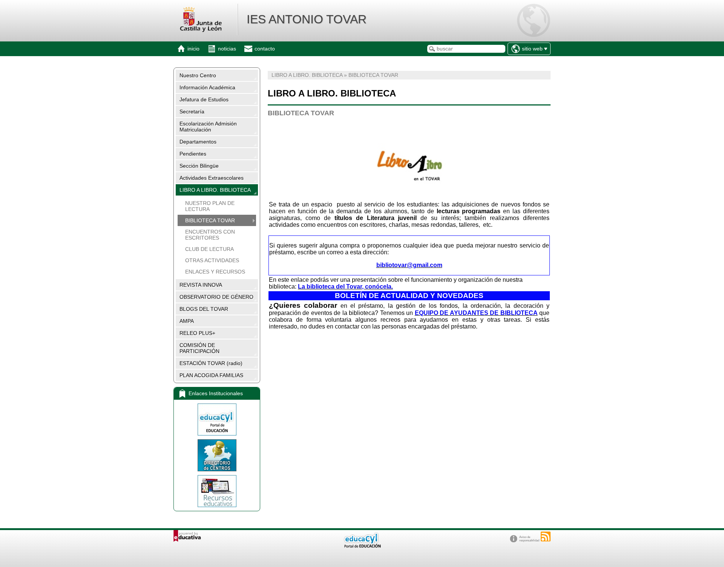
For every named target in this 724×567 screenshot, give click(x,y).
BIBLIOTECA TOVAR (210, 220)
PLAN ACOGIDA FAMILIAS (211, 375)
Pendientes (192, 154)
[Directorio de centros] (217, 455)
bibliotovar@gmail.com (409, 265)
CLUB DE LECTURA (209, 249)
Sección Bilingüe (199, 166)
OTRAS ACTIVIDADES (212, 260)
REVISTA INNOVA (200, 285)
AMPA (186, 321)
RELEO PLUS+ (197, 333)
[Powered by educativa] (187, 536)
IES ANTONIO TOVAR (307, 19)
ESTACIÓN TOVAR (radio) (210, 363)
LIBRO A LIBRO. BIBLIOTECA (215, 190)
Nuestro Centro (197, 75)
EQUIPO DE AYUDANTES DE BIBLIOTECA (476, 313)
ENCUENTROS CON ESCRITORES (210, 235)
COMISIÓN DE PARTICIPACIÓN (199, 348)
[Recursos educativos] (217, 491)
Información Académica (207, 87)
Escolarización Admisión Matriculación (208, 127)
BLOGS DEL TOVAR (203, 309)
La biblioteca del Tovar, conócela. (345, 286)
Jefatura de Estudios (204, 99)
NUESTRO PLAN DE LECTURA (210, 206)
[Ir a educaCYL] (362, 546)
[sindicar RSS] (546, 536)
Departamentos (197, 142)
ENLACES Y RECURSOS (215, 272)
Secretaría (191, 112)
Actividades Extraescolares (211, 178)
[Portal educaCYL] (217, 419)
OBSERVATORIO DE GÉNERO (216, 297)
